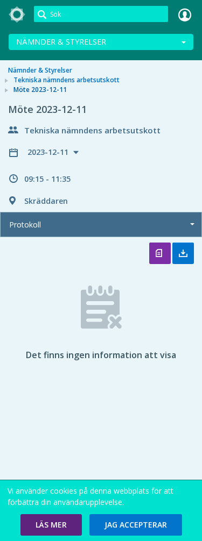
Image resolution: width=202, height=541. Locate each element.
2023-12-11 (49, 152)
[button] (51, 525)
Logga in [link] (184, 14)
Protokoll (25, 224)
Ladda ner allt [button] (183, 253)
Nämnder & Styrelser (61, 42)
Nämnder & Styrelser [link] (40, 70)
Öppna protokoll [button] (160, 253)
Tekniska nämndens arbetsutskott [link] (66, 79)
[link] (17, 14)
